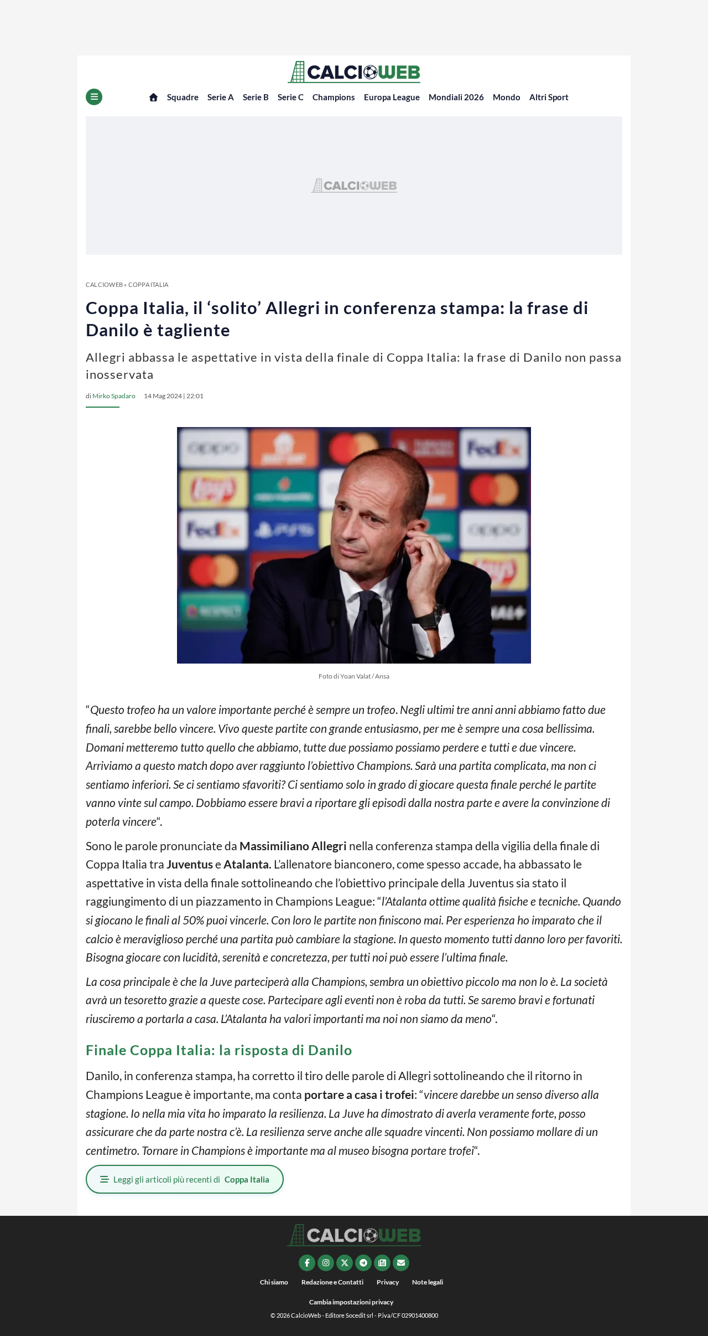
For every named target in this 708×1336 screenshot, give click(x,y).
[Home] (153, 97)
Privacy (388, 1282)
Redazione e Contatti (332, 1282)
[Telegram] (363, 1263)
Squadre (183, 97)
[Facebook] (307, 1263)
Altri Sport (549, 97)
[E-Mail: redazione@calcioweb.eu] (401, 1263)
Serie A (220, 97)
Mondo (506, 97)
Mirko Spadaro (114, 396)
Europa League (392, 97)
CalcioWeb (104, 284)
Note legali (427, 1282)
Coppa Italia (148, 284)
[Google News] (382, 1263)
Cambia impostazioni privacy (351, 1302)
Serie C (291, 97)
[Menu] (94, 97)
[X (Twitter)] (344, 1263)
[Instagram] (325, 1263)
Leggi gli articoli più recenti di (191, 1179)
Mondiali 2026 (456, 97)
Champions (334, 97)
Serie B (256, 97)
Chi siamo (274, 1282)
